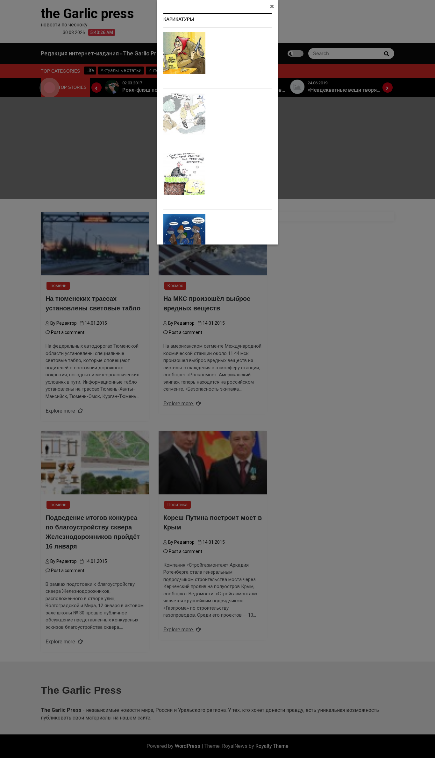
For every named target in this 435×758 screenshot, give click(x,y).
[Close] (271, 6)
